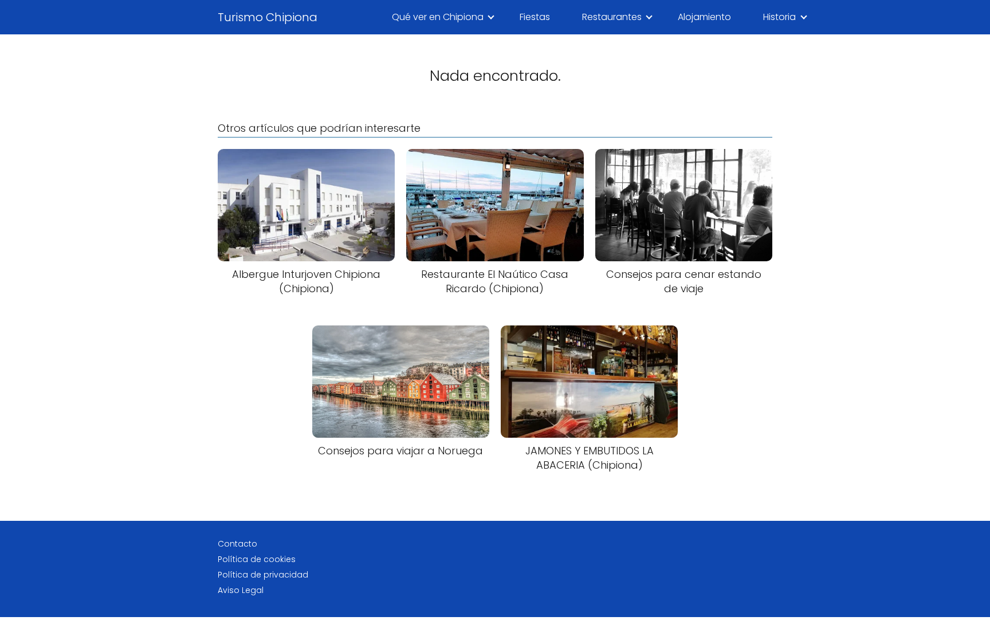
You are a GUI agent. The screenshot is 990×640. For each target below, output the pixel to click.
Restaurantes (612, 16)
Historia (779, 16)
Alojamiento (704, 16)
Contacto (237, 543)
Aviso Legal (241, 590)
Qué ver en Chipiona (438, 16)
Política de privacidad (263, 574)
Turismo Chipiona (267, 17)
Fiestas (535, 16)
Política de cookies (257, 559)
